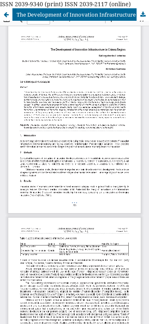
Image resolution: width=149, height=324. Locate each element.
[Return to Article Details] (6, 14)
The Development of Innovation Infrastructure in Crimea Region (83, 14)
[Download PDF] (143, 14)
